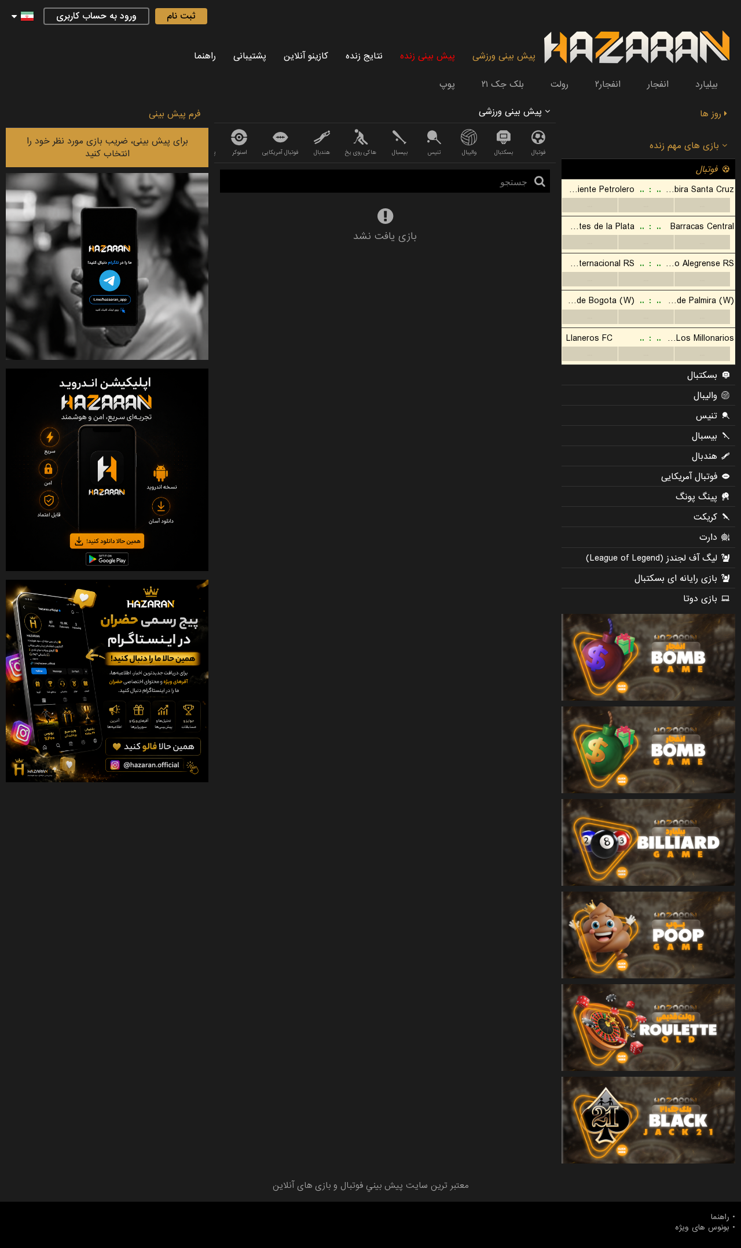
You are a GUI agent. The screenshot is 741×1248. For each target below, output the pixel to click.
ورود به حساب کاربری (96, 16)
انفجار (658, 84)
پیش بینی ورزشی (503, 56)
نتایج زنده (364, 56)
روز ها (712, 114)
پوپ (447, 84)
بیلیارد (706, 84)
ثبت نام (181, 16)
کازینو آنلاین (306, 56)
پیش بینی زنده (427, 56)
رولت (559, 84)
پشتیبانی (249, 56)
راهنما (205, 56)
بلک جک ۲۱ (503, 84)
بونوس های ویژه (702, 1228)
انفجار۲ (608, 84)
